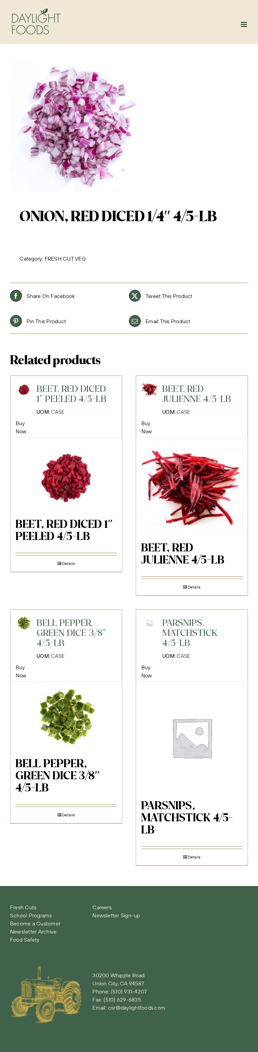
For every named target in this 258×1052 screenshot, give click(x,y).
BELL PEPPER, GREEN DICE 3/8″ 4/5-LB (57, 776)
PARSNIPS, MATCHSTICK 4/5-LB (187, 818)
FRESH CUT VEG (65, 258)
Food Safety (25, 939)
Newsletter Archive (33, 931)
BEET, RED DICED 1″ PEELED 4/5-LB (64, 531)
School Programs (31, 915)
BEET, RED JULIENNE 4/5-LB (182, 554)
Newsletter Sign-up (116, 915)
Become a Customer (35, 923)
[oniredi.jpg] (129, 125)
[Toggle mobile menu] (244, 24)
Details (68, 563)
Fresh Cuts (23, 907)
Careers (102, 907)
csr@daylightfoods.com (136, 1007)
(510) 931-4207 (129, 991)
